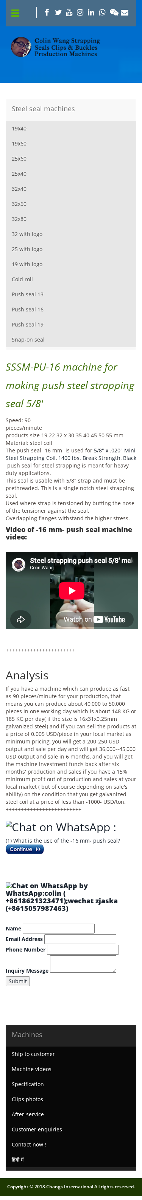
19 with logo (27, 264)
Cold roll (22, 279)
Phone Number (25, 949)
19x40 (19, 128)
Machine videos (31, 1069)
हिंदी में (17, 1159)
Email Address (24, 939)
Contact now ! (29, 1144)
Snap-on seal (28, 339)
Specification (28, 1084)
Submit (18, 981)
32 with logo (27, 234)
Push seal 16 (28, 309)
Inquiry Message (27, 970)
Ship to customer (33, 1053)
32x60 (19, 203)
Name (13, 928)
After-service (28, 1114)
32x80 (19, 218)
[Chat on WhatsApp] (59, 827)
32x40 (19, 188)
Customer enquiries (37, 1129)
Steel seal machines (43, 108)
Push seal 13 (28, 294)
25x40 (19, 173)
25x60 (19, 158)
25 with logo (27, 249)
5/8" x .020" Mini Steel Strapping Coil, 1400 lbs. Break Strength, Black (71, 454)
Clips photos (27, 1099)
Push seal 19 (28, 324)
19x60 (19, 143)
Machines (27, 1034)
